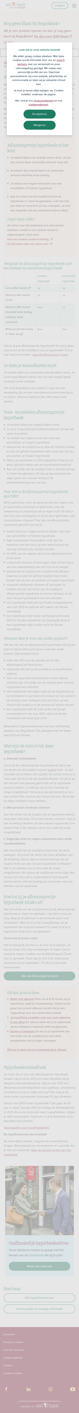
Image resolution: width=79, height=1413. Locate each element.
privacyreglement (44, 100)
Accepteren (39, 113)
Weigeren (39, 125)
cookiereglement (38, 104)
